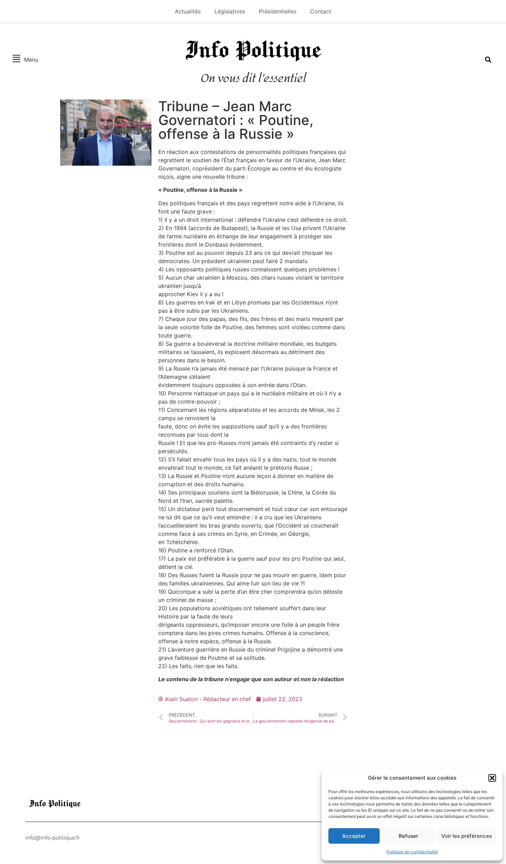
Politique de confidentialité (412, 851)
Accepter (354, 836)
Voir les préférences (466, 836)
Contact (320, 11)
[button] (492, 777)
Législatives (229, 11)
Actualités (188, 11)
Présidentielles (277, 11)
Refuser (408, 836)
